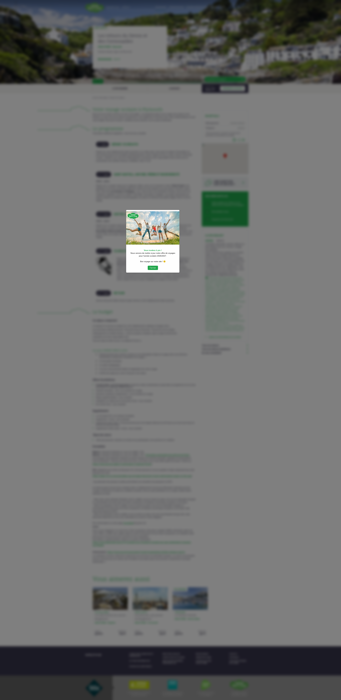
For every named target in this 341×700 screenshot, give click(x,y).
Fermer (153, 268)
